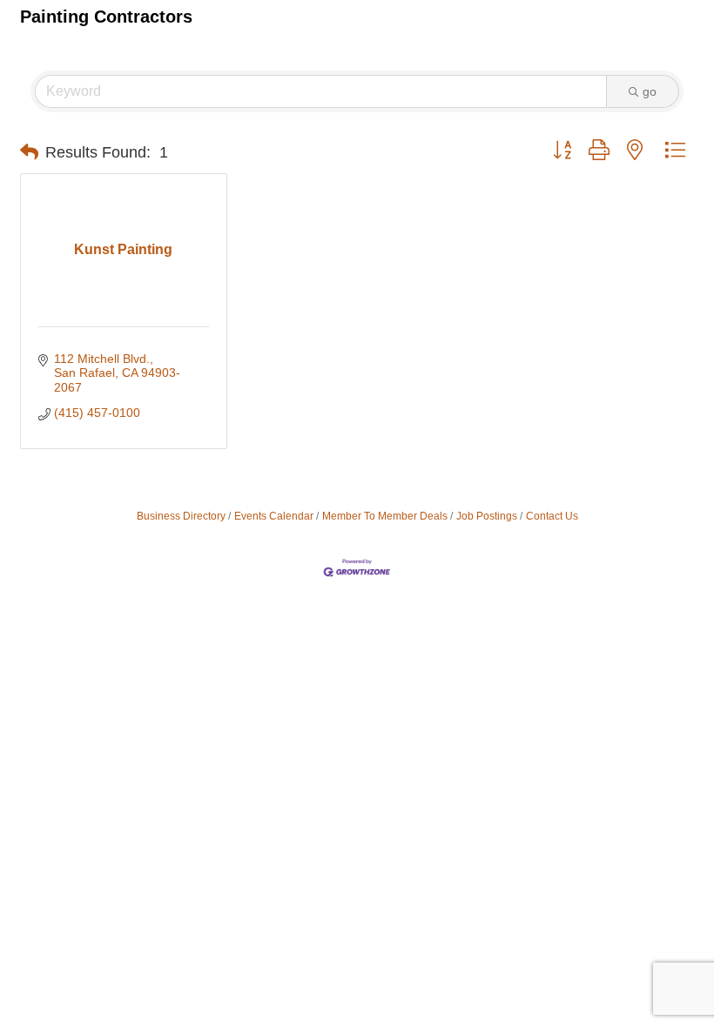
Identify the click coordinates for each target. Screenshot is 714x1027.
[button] (29, 152)
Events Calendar (273, 516)
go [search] (650, 91)
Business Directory (181, 516)
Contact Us (552, 516)
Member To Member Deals (385, 516)
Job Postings (486, 516)
